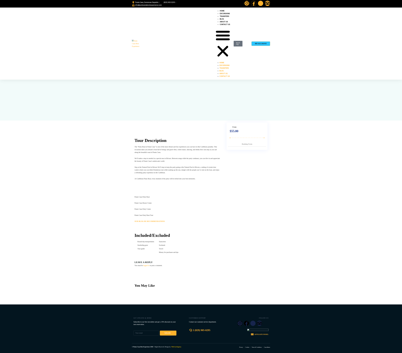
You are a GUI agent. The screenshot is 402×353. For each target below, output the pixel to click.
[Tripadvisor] (267, 3)
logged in (146, 265)
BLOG (222, 19)
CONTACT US (225, 24)
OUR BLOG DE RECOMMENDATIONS (150, 221)
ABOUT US (224, 22)
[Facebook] (253, 3)
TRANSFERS (224, 16)
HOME (222, 11)
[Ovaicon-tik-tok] (260, 3)
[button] (222, 44)
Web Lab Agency (176, 347)
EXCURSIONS (225, 14)
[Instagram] (246, 3)
